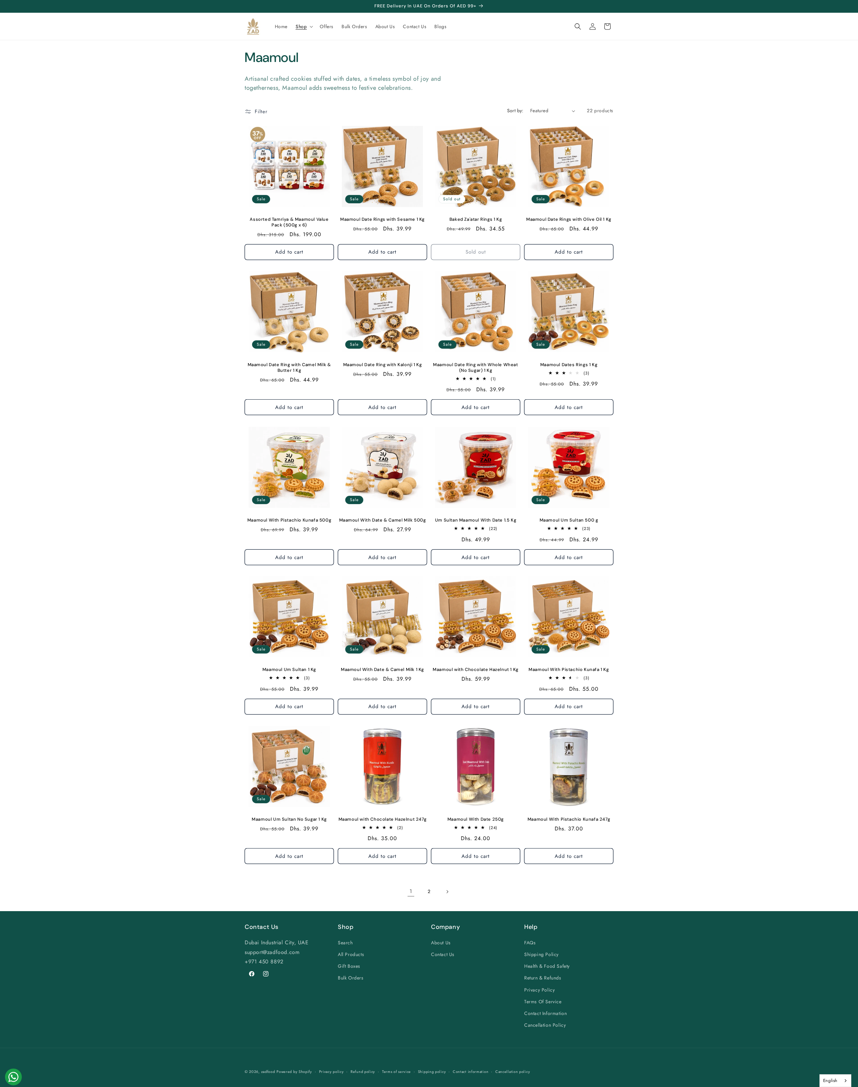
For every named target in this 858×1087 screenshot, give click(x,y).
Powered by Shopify (294, 1071)
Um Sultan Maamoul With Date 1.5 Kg (475, 520)
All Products (351, 954)
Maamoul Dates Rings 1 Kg (568, 364)
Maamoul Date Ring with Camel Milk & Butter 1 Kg (289, 367)
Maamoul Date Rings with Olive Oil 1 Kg (568, 219)
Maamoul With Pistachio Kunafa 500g (289, 520)
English (830, 1080)
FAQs (530, 942)
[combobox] (835, 1080)
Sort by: (515, 110)
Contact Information (545, 1013)
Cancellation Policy (545, 1024)
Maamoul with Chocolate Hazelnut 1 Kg (475, 669)
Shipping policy (432, 1071)
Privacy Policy (539, 989)
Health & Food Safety (547, 965)
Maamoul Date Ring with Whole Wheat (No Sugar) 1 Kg (475, 367)
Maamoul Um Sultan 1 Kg (289, 669)
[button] (304, 26)
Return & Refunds (542, 977)
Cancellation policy (512, 1071)
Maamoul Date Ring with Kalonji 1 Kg (382, 364)
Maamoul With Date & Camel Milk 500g (382, 520)
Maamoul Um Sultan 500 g (569, 520)
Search (345, 942)
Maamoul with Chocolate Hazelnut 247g (383, 819)
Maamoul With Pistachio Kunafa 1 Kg (569, 669)
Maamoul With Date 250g (475, 819)
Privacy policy (331, 1071)
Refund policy (363, 1071)
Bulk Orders (351, 977)
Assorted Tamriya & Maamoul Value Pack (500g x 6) (289, 222)
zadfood (268, 1071)
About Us (441, 942)
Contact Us (442, 954)
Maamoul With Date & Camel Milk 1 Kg (382, 669)
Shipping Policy (541, 954)
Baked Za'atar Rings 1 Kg (475, 219)
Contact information (470, 1071)
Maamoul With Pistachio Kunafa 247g (569, 819)
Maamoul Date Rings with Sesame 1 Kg (382, 219)
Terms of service (396, 1071)
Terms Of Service (543, 1001)
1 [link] (411, 891)
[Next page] (447, 891)
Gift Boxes (349, 965)
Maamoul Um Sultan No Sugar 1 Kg (289, 819)
